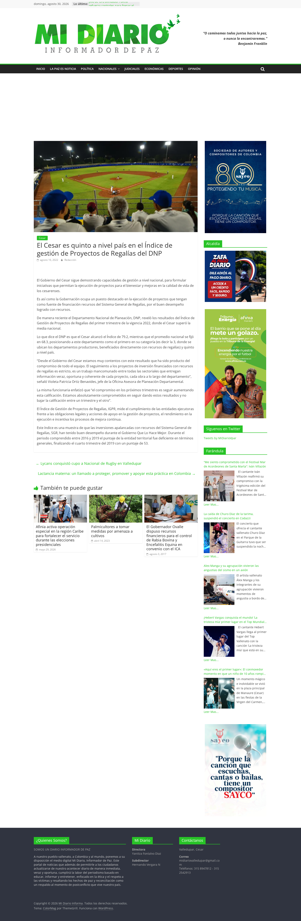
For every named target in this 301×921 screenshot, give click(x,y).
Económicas (154, 69)
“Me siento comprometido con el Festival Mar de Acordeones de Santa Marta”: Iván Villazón (235, 464)
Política (87, 69)
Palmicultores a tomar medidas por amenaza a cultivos (112, 531)
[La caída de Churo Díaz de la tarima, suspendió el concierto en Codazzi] (219, 537)
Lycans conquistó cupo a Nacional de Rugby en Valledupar (89, 463)
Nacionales (107, 69)
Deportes (176, 69)
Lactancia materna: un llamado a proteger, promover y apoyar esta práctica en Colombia (117, 473)
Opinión (194, 69)
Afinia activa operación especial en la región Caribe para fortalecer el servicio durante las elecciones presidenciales (60, 535)
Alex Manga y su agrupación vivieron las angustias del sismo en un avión (231, 568)
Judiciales (132, 69)
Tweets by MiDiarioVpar (220, 438)
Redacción (70, 260)
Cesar (42, 238)
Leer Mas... (211, 504)
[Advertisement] (150, 110)
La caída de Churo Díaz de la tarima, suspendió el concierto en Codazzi (228, 516)
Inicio (40, 69)
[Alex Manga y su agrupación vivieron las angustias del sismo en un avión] (219, 589)
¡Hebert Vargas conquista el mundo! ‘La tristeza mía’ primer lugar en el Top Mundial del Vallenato (234, 620)
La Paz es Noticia (63, 69)
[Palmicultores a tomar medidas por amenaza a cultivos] (115, 497)
